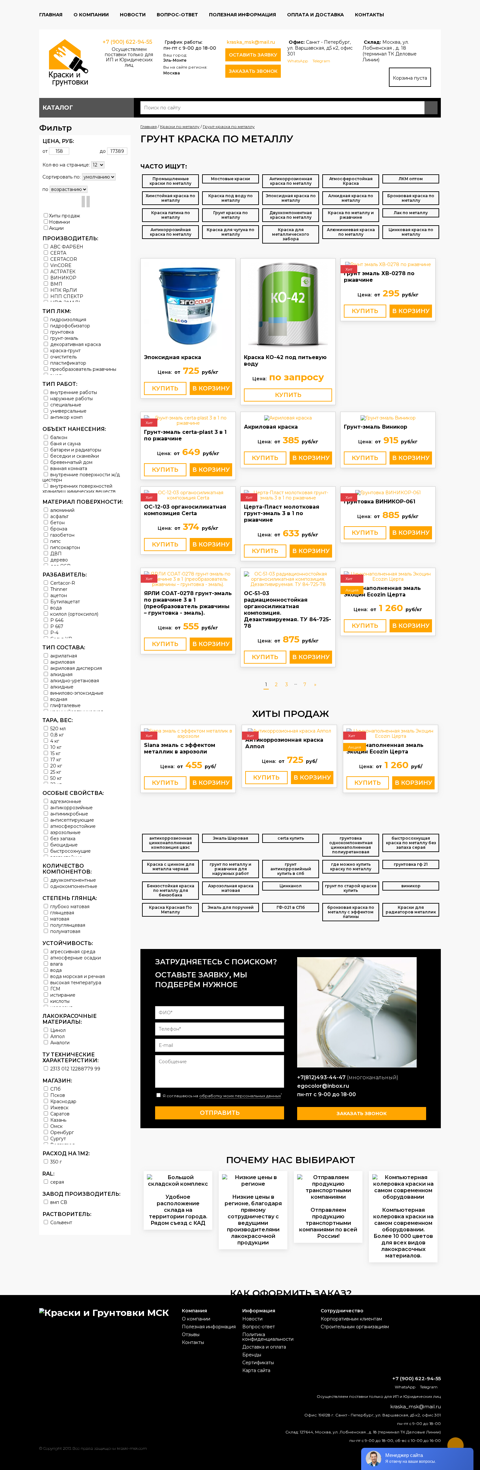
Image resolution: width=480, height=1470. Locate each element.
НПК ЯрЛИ (63, 290)
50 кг (55, 778)
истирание (62, 995)
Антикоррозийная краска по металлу (170, 232)
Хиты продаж (64, 216)
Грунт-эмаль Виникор (375, 427)
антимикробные (68, 813)
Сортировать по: (61, 177)
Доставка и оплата (264, 1347)
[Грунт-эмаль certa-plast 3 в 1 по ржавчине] (188, 420)
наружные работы (71, 398)
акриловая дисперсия (75, 668)
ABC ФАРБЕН (66, 246)
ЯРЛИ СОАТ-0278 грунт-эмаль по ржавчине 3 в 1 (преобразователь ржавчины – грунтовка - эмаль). (188, 603)
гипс (55, 541)
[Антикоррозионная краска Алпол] (289, 731)
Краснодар (62, 1101)
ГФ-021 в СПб (291, 907)
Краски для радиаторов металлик (411, 909)
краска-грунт (65, 350)
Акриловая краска (271, 427)
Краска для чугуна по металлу (230, 232)
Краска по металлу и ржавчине (351, 215)
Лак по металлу (411, 212)
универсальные (68, 411)
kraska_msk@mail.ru (251, 42)
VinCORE (60, 265)
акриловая (62, 662)
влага (56, 964)
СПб (55, 1089)
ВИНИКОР (62, 277)
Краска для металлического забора (290, 234)
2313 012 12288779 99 (74, 1068)
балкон (58, 437)
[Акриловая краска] (288, 417)
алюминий (61, 510)
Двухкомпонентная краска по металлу (290, 215)
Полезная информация (242, 15)
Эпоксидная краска (172, 357)
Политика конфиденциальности (268, 1337)
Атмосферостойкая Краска (351, 181)
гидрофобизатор (69, 325)
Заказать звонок (253, 71)
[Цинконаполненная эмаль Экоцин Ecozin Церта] (388, 576)
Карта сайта (256, 1370)
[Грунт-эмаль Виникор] (388, 417)
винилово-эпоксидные (76, 693)
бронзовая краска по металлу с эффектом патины (350, 912)
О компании (91, 15)
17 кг (55, 759)
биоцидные (63, 844)
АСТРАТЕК (62, 271)
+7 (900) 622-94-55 (127, 42)
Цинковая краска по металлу (411, 232)
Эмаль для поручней (231, 907)
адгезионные (65, 801)
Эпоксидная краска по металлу (291, 198)
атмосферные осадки (75, 957)
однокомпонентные (73, 886)
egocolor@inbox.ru (323, 1086)
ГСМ (54, 988)
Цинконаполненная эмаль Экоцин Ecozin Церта (382, 591)
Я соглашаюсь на (222, 1095)
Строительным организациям (355, 1327)
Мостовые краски (230, 178)
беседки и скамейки (74, 456)
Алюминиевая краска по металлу (351, 232)
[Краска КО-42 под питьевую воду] (288, 306)
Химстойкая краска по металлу (170, 198)
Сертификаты (258, 1363)
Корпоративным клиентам (351, 1319)
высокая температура (75, 982)
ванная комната (68, 468)
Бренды (251, 1355)
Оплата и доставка (315, 15)
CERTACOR (63, 259)
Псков (57, 1095)
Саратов (59, 1113)
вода (55, 607)
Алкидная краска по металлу (350, 198)
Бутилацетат (64, 601)
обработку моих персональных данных (240, 1095)
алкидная (60, 674)
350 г (55, 1161)
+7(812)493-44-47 (321, 1077)
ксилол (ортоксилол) (73, 614)
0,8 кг (56, 734)
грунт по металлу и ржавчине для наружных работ (230, 869)
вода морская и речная (77, 976)
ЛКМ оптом (411, 178)
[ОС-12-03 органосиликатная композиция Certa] (188, 495)
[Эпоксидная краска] (188, 306)
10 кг (55, 747)
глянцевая (61, 912)
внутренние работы (73, 392)
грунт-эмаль (63, 338)
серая (56, 1182)
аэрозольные (65, 832)
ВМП (55, 284)
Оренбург (61, 1132)
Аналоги (59, 1042)
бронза (58, 528)
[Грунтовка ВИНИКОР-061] (388, 492)
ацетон (58, 595)
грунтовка (61, 332)
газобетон (61, 535)
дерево (58, 559)
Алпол (57, 1036)
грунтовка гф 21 (411, 864)
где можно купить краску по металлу (350, 866)
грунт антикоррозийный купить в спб (290, 869)
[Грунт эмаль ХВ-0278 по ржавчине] (388, 264)
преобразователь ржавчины (82, 369)
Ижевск (59, 1107)
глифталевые (65, 705)
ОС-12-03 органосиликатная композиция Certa (185, 510)
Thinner (58, 589)
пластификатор (67, 363)
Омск (56, 1126)
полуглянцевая (67, 925)
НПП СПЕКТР (66, 296)
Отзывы (191, 1334)
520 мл (57, 728)
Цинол (57, 1030)
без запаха (62, 838)
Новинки (59, 222)
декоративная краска (75, 344)
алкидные (61, 686)
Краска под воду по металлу (230, 198)
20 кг (55, 765)
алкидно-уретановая (74, 680)
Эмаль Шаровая (230, 838)
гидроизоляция (67, 319)
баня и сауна (65, 443)
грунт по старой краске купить (350, 888)
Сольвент (60, 1222)
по (45, 189)
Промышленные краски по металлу (170, 181)
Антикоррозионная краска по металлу (290, 181)
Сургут (57, 1138)
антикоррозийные (71, 807)
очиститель (63, 356)
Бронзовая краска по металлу (410, 198)
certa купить (291, 838)
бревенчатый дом (70, 462)
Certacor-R (62, 583)
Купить (165, 388)
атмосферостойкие (72, 826)
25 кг (55, 772)
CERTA (57, 253)
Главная (50, 15)
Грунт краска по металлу (230, 215)
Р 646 (56, 620)
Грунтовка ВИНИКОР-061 (379, 501)
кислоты (59, 1001)
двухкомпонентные (72, 880)
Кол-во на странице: (66, 165)
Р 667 (56, 626)
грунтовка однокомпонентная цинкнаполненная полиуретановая (351, 845)
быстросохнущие (70, 851)
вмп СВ (58, 1202)
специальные (65, 404)
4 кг (54, 741)
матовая (59, 919)
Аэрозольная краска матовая (230, 888)
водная (58, 699)
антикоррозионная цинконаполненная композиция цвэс (170, 843)
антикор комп (66, 417)
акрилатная (63, 655)
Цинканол (291, 885)
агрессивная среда (72, 951)
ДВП (55, 553)
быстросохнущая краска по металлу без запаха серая (411, 843)
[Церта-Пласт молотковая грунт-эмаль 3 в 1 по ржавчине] (288, 495)
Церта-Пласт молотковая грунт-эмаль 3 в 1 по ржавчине (281, 513)
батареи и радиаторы (75, 449)
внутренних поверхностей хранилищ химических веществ (79, 488)
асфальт (59, 516)
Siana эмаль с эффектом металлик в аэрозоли (179, 748)
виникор (411, 885)
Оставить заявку (253, 55)
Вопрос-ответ (177, 15)
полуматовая (64, 931)
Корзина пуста (410, 78)
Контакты (369, 15)
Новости (133, 15)
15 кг (54, 753)
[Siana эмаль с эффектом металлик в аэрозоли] (188, 733)
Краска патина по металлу (170, 215)
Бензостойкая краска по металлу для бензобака (170, 890)
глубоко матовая (69, 906)
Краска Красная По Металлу (170, 909)
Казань (57, 1120)
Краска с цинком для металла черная (170, 866)
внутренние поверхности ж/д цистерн (81, 477)
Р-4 (53, 632)
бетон (57, 522)
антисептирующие (71, 820)
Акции (56, 228)
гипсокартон (64, 547)
